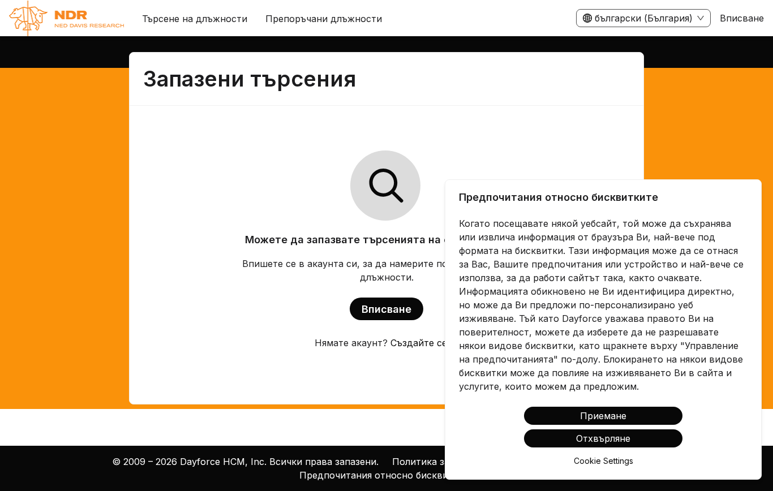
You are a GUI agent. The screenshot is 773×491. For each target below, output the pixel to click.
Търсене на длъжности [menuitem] (194, 18)
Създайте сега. (424, 342)
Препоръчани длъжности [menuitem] (323, 18)
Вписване (742, 18)
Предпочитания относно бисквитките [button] (386, 475)
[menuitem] (66, 19)
